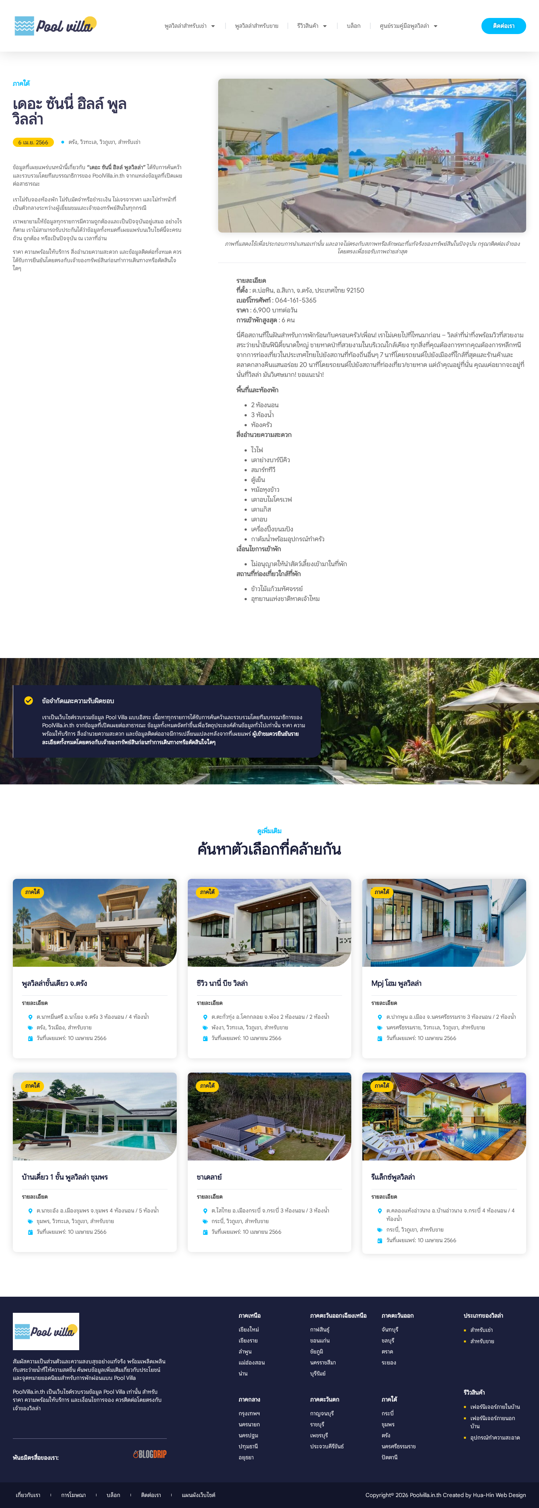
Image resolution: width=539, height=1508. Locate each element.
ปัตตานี (389, 1457)
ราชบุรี (317, 1424)
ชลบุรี (388, 1340)
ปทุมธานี (248, 1446)
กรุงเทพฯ (249, 1413)
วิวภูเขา (107, 141)
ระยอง (389, 1362)
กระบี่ (218, 1221)
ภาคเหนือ (250, 1315)
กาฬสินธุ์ (319, 1329)
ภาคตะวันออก (398, 1315)
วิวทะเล (88, 141)
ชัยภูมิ (316, 1351)
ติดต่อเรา (151, 1495)
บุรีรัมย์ (318, 1373)
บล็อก (354, 26)
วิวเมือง (56, 1027)
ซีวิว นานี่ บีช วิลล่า (222, 983)
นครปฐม (248, 1435)
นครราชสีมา (323, 1362)
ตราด (387, 1351)
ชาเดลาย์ (209, 1177)
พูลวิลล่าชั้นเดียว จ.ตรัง (54, 983)
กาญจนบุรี (322, 1413)
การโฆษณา (73, 1495)
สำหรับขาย (80, 1027)
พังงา (218, 1027)
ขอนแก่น (320, 1340)
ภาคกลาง (249, 1399)
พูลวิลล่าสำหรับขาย (256, 26)
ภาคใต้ (21, 83)
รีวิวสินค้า (307, 26)
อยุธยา (246, 1457)
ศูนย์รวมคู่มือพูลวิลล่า (404, 26)
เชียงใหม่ (249, 1329)
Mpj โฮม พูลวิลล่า (396, 983)
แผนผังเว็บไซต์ (198, 1495)
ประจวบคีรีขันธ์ (327, 1446)
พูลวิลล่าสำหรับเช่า (185, 26)
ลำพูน (245, 1351)
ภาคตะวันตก (325, 1399)
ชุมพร (43, 1221)
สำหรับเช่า (129, 141)
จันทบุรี (390, 1329)
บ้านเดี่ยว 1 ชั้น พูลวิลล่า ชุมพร (65, 1177)
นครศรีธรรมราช (403, 1027)
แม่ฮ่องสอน (252, 1362)
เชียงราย (248, 1340)
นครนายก (249, 1424)
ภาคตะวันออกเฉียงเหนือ (338, 1315)
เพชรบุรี (319, 1435)
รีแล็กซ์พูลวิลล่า (393, 1177)
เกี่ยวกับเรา (28, 1495)
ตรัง (73, 141)
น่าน (243, 1373)
